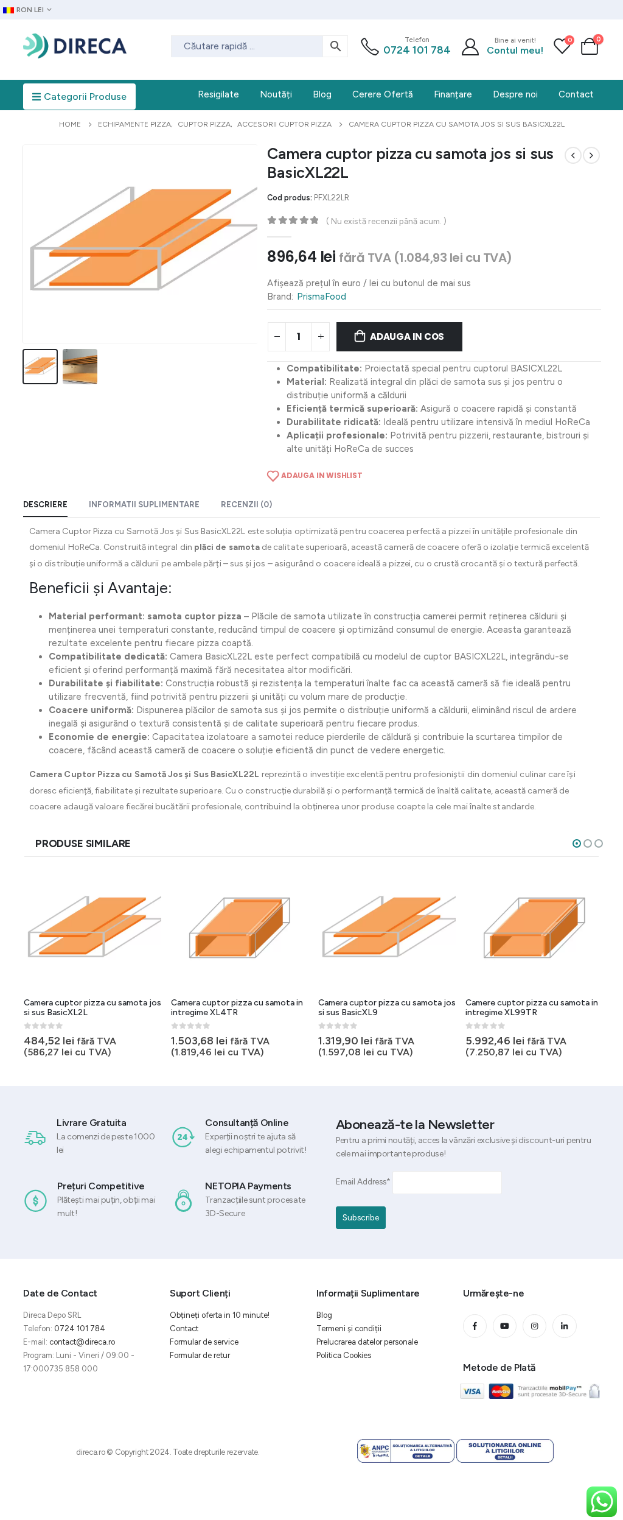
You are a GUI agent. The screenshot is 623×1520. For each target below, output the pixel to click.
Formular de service (204, 1341)
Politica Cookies (343, 1355)
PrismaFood (321, 296)
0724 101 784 (417, 50)
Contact (184, 1328)
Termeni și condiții (348, 1328)
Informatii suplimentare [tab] (144, 504)
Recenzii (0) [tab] (246, 504)
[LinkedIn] (564, 1326)
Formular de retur (200, 1355)
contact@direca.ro (82, 1341)
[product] (92, 929)
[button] (576, 843)
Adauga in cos (407, 336)
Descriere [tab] (45, 504)
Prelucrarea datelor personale (367, 1341)
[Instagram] (534, 1326)
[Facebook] (475, 1326)
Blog (324, 1315)
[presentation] (25, 244)
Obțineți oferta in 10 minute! (220, 1315)
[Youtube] (505, 1326)
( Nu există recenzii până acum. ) (386, 221)
